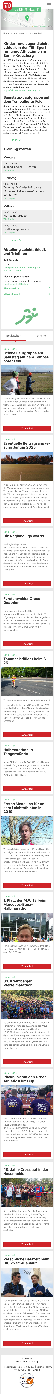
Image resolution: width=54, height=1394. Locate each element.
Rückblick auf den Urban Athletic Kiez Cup (25, 1079)
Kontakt (36, 1369)
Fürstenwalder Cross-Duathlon (22, 600)
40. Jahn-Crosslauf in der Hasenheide (25, 1171)
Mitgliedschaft (11, 294)
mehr (15, 139)
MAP (26, 18)
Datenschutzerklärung (27, 1361)
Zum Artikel (27, 428)
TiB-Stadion (9, 170)
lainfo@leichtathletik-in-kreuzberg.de (21, 267)
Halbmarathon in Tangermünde (18, 752)
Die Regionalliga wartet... (25, 536)
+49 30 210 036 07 (13, 270)
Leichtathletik (10, 348)
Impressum (27, 1358)
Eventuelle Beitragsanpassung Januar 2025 (26, 445)
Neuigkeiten (13, 335)
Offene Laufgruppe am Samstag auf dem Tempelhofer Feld (26, 357)
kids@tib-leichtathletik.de (15, 284)
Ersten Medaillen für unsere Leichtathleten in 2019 (24, 808)
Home (6, 33)
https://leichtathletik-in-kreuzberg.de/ (21, 90)
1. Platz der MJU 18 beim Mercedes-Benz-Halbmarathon (24, 904)
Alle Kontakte (11, 288)
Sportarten (19, 33)
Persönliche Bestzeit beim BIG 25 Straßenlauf (26, 1261)
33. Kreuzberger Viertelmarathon (18, 983)
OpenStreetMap (43, 26)
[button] (27, 18)
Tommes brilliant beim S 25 (24, 661)
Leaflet (35, 26)
